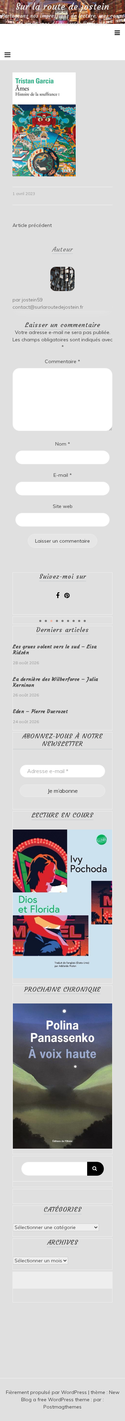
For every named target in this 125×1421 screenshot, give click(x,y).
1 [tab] (40, 621)
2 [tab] (46, 621)
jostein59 (32, 300)
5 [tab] (62, 621)
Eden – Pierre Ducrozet (40, 711)
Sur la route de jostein (62, 7)
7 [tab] (74, 621)
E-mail (62, 475)
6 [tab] (68, 621)
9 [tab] (85, 621)
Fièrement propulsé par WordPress (47, 1392)
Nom (62, 444)
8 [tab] (79, 621)
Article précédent (32, 225)
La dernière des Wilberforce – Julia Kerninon (55, 682)
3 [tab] (51, 621)
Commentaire (62, 361)
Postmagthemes (62, 1407)
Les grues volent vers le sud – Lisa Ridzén (55, 649)
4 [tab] (57, 621)
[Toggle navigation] (7, 55)
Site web (63, 506)
